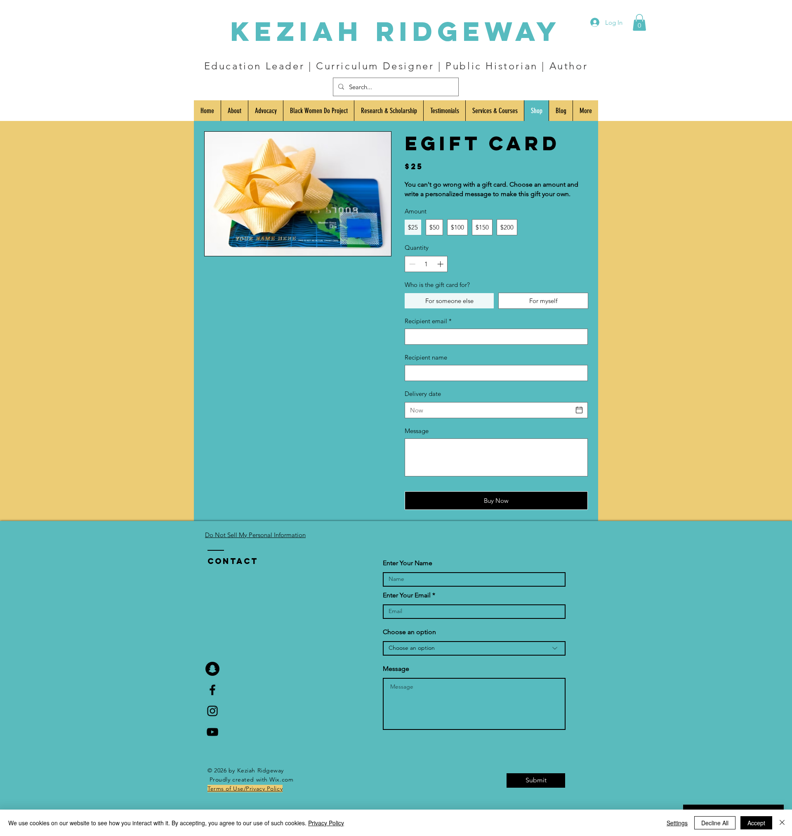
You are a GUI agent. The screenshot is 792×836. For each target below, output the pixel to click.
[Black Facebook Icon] (212, 690)
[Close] (782, 822)
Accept (756, 823)
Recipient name (426, 357)
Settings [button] (677, 823)
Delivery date (423, 394)
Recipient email (428, 321)
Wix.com (281, 779)
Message (417, 431)
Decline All (714, 823)
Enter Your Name (407, 563)
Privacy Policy (326, 823)
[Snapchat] (212, 669)
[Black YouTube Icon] (212, 732)
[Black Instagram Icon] (212, 711)
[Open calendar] (579, 410)
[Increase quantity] (441, 264)
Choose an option (409, 632)
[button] (639, 22)
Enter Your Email (407, 595)
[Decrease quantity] (411, 264)
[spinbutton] (426, 264)
